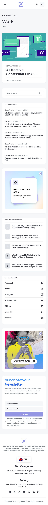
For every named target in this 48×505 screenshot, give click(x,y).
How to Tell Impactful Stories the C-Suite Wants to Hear (26, 246)
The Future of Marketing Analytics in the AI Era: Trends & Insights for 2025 (27, 266)
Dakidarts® (23, 501)
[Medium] (38, 492)
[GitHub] (29, 492)
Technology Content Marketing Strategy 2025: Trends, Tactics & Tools (25, 237)
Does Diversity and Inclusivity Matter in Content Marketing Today (27, 227)
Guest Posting (32, 484)
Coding (31, 473)
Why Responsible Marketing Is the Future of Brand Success (26, 256)
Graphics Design (21, 473)
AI (8, 470)
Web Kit (21, 487)
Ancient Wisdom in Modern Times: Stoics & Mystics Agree (23, 148)
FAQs (41, 484)
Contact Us (22, 484)
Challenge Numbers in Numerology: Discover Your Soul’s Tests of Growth (23, 114)
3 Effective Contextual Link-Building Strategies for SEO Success (22, 72)
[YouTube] (24, 492)
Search (39, 93)
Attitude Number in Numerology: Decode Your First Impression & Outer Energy (24, 137)
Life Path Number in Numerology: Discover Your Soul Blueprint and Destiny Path (22, 125)
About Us (13, 484)
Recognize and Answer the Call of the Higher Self (23, 159)
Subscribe (24, 414)
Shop (7, 484)
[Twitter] (14, 492)
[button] (4, 4)
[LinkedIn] (34, 492)
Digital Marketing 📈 (13, 66)
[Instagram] (19, 492)
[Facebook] (10, 492)
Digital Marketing (34, 470)
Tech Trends (21, 470)
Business (13, 470)
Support (28, 487)
